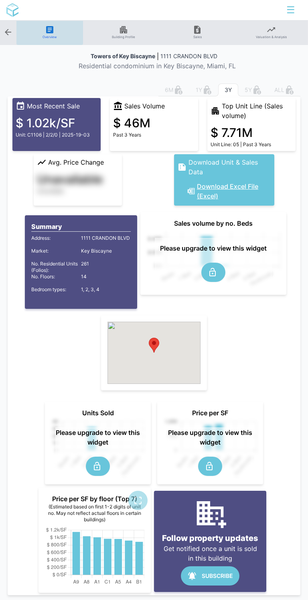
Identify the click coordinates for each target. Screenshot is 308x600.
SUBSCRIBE (217, 575)
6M (169, 89)
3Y (228, 89)
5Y (248, 89)
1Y (199, 89)
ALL (279, 89)
